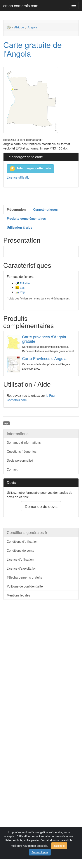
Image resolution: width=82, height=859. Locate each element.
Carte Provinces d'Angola (44, 358)
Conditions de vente (20, 550)
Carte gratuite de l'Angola (32, 49)
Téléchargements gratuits (24, 577)
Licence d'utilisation (20, 559)
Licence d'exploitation (22, 568)
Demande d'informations (24, 442)
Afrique (19, 27)
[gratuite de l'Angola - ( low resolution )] (41, 100)
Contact (12, 469)
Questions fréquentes (22, 451)
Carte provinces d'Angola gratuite (44, 339)
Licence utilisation (19, 177)
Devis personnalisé (20, 460)
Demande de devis (41, 506)
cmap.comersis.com (20, 5)
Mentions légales (18, 595)
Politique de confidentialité (25, 586)
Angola (32, 27)
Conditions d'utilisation (22, 541)
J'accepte (59, 845)
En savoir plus (39, 852)
